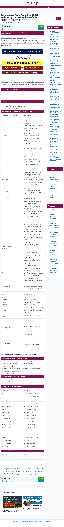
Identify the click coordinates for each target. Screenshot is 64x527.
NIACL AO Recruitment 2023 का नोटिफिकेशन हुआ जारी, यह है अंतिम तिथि (55, 113)
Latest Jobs (17, 7)
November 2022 (54, 266)
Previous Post (4, 486)
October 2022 (53, 268)
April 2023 (52, 254)
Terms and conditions (34, 521)
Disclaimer (42, 521)
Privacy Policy (25, 521)
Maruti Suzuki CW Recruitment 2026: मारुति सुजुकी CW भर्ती (12, 510)
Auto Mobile (53, 175)
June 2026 (52, 212)
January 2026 (53, 223)
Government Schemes (34, 7)
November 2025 (54, 227)
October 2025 (53, 230)
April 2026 (52, 216)
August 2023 (53, 245)
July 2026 (52, 209)
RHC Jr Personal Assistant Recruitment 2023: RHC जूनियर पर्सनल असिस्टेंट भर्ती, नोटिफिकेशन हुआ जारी (55, 141)
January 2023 (53, 261)
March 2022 (53, 275)
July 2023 (52, 248)
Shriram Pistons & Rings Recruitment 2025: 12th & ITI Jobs (55, 84)
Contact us (58, 7)
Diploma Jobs (50, 7)
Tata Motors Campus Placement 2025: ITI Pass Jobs (55, 79)
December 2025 (54, 225)
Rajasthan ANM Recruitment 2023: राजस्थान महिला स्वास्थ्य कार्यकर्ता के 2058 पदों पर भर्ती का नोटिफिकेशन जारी (55, 149)
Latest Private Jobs (54, 190)
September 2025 (54, 232)
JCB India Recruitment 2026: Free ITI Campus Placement (55, 67)
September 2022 (54, 270)
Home (4, 7)
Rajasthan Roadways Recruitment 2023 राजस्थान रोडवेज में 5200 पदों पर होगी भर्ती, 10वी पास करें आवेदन (55, 97)
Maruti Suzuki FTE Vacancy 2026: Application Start (31, 508)
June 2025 (52, 234)
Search (50, 16)
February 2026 (53, 221)
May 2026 (52, 214)
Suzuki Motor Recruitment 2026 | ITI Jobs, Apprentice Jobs (55, 43)
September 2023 (54, 243)
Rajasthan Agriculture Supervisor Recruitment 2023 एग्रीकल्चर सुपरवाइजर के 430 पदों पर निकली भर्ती (55, 157)
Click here (26, 454)
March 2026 (53, 218)
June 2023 (52, 250)
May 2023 (52, 252)
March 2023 (53, 257)
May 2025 (52, 236)
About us (10, 7)
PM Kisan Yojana (54, 193)
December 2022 (54, 263)
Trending (52, 197)
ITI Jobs (43, 7)
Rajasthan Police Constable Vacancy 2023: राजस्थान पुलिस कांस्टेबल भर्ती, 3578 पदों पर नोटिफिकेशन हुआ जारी (55, 119)
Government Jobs (54, 181)
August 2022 (53, 272)
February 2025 (53, 239)
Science (52, 195)
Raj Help (32, 3)
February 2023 (53, 259)
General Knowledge (54, 179)
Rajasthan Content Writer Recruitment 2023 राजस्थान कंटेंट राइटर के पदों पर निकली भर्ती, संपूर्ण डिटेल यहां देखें (55, 106)
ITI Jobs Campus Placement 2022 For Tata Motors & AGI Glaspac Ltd (20, 474)
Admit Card (24, 7)
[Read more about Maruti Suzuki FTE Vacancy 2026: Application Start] (32, 501)
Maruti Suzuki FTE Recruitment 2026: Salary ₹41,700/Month (55, 62)
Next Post (41, 486)
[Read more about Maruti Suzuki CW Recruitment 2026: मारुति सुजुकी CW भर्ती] (12, 502)
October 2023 (53, 241)
